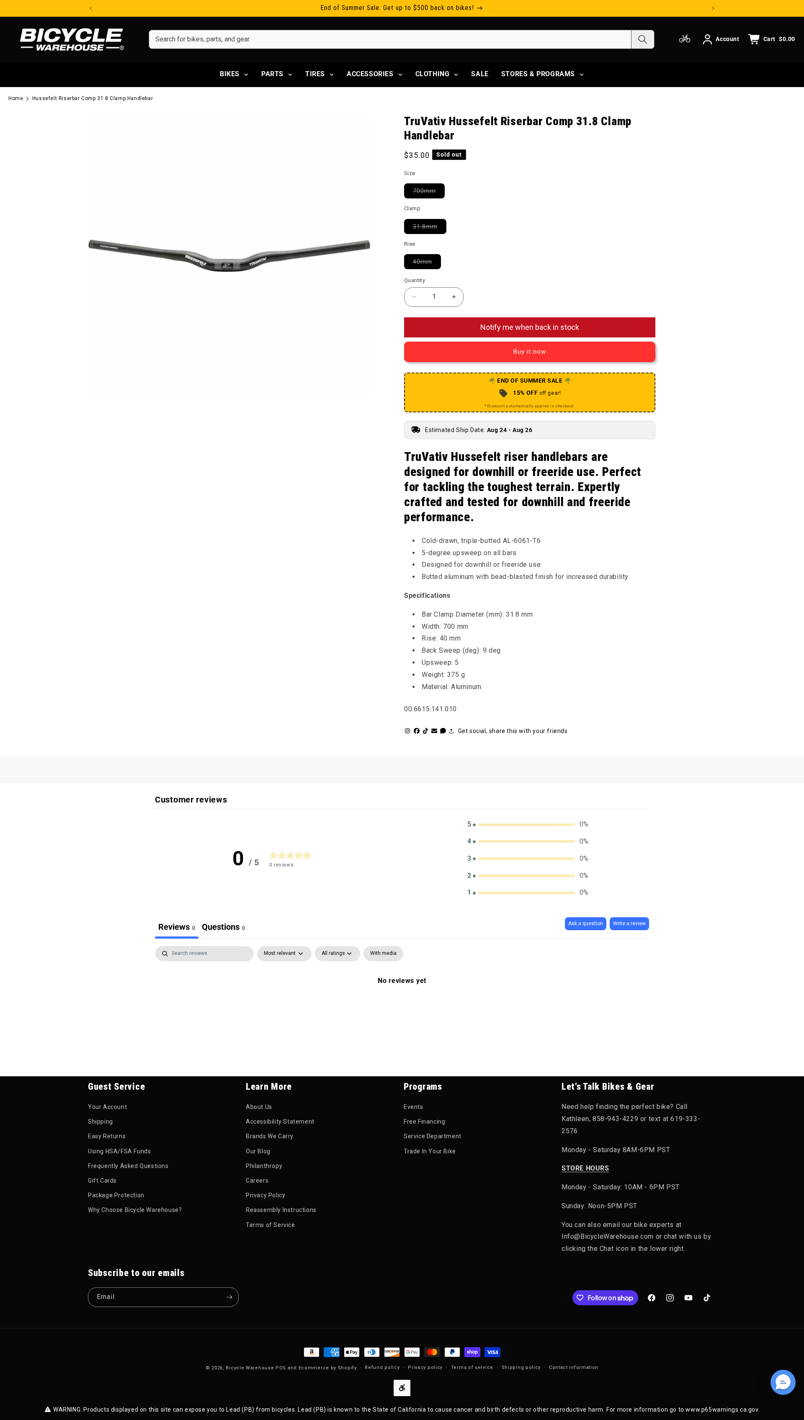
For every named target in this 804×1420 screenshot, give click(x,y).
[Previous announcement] (91, 8)
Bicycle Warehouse (250, 1368)
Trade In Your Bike (430, 1151)
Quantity (414, 280)
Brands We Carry (270, 1136)
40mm (427, 261)
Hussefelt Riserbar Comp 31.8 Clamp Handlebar (92, 98)
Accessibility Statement (280, 1121)
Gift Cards (102, 1180)
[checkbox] (383, 953)
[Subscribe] (229, 1297)
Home (15, 98)
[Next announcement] (713, 8)
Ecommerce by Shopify (328, 1368)
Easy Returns (107, 1136)
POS (281, 1368)
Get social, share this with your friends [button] (513, 731)
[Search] (642, 39)
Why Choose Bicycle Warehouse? (135, 1209)
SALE (479, 74)
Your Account (107, 1107)
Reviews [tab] (176, 927)
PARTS (272, 74)
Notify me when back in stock (529, 327)
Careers (257, 1180)
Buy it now (529, 351)
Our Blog (258, 1151)
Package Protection (116, 1195)
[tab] (223, 928)
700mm (429, 190)
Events (413, 1107)
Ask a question (585, 923)
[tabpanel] (402, 1009)
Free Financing (424, 1121)
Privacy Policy (265, 1195)
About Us (259, 1107)
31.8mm (429, 226)
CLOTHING (432, 74)
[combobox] (390, 39)
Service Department (432, 1136)
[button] (528, 824)
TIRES (315, 74)
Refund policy (382, 1367)
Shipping (100, 1121)
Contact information (573, 1367)
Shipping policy (521, 1367)
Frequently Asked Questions (128, 1166)
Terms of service (472, 1367)
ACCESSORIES (370, 74)
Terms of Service (270, 1225)
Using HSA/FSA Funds (119, 1151)
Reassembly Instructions (281, 1209)
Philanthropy (264, 1166)
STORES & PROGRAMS (538, 74)
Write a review (629, 923)
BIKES (230, 74)
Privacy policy (425, 1367)
